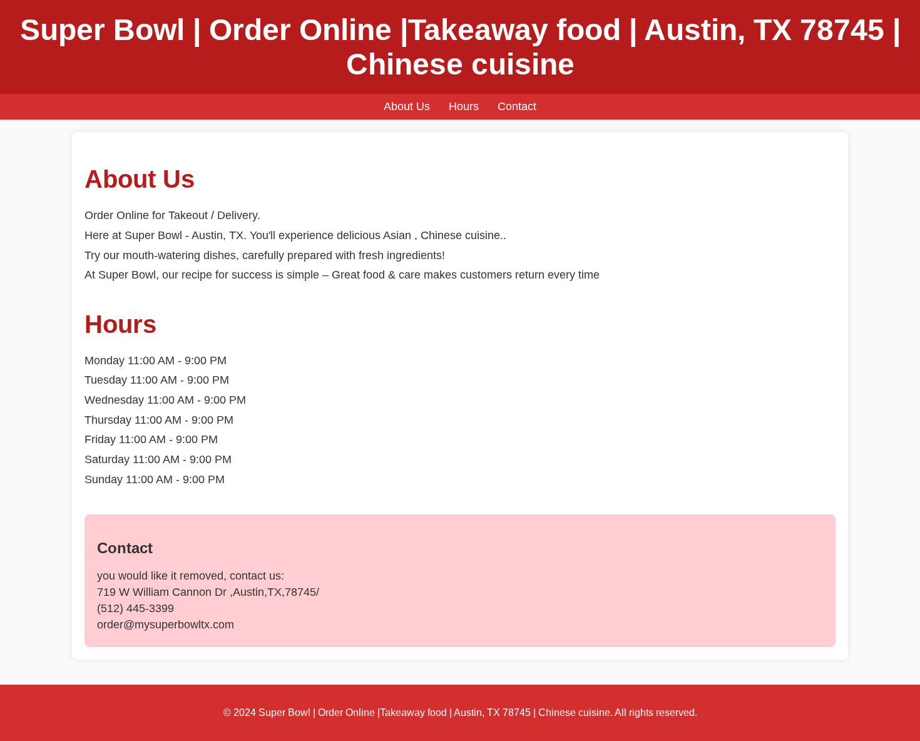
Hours (464, 106)
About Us (407, 106)
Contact (517, 106)
